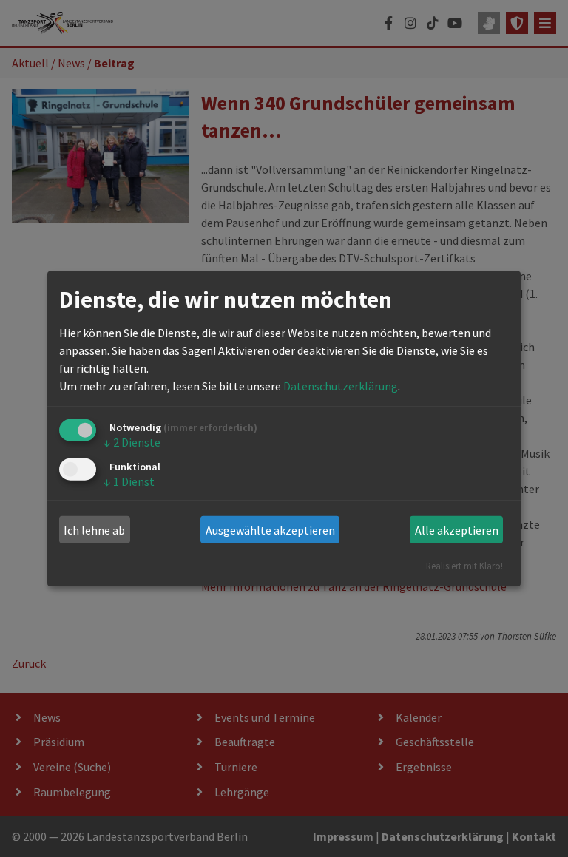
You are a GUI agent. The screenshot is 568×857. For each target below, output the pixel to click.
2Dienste (132, 442)
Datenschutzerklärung (340, 386)
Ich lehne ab (94, 530)
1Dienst (129, 480)
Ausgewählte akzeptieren (270, 530)
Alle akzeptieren (456, 530)
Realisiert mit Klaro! (464, 566)
